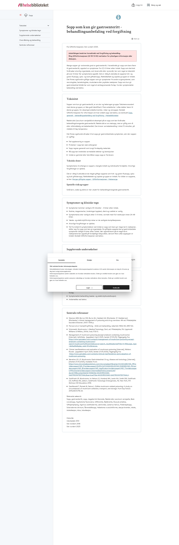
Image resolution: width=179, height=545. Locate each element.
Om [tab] (117, 260)
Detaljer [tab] (89, 260)
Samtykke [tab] (61, 260)
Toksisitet (22, 25)
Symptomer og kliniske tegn (30, 30)
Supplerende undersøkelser (30, 35)
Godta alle (116, 287)
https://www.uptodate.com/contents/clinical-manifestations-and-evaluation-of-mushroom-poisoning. (100, 355)
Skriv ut (136, 39)
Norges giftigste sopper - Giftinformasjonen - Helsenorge (94, 179)
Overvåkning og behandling (29, 40)
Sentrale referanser (27, 45)
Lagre (88, 287)
